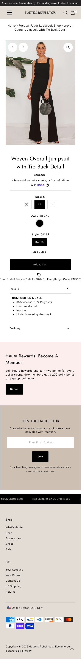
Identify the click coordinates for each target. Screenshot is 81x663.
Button (14, 389)
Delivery (15, 328)
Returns (10, 591)
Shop (9, 533)
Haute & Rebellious (41, 646)
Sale (8, 549)
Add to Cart (40, 264)
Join (40, 456)
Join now (28, 378)
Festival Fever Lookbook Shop (40, 25)
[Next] (23, 47)
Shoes (10, 543)
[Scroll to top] (72, 649)
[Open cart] (73, 13)
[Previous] (12, 47)
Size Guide (39, 252)
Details (14, 288)
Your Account (14, 569)
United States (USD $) (26, 607)
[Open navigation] (9, 12)
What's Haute (14, 527)
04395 (39, 242)
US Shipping (13, 586)
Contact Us (13, 580)
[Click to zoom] (68, 47)
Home (12, 25)
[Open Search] (65, 13)
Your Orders (13, 575)
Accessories (13, 538)
